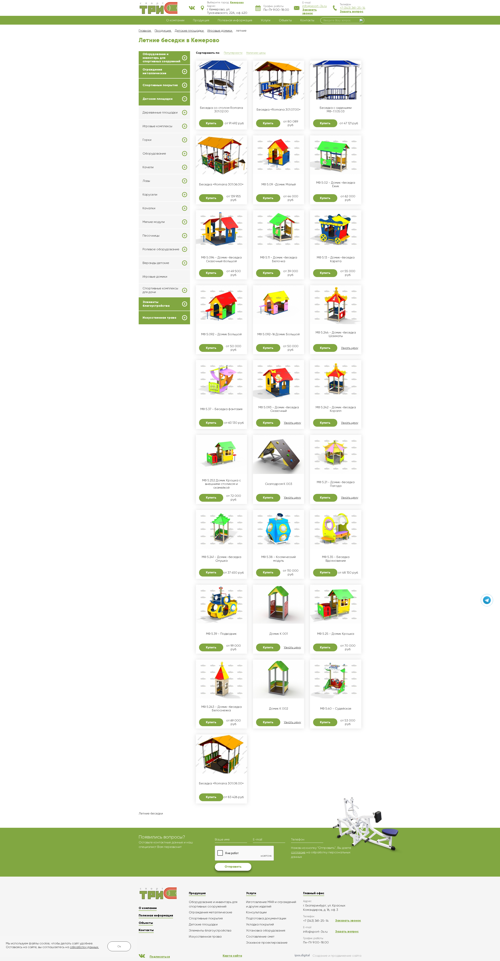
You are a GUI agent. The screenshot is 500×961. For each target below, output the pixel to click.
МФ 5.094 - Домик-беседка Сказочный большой (221, 259)
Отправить (233, 866)
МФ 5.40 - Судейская (335, 708)
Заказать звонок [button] (309, 11)
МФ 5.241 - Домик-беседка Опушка (221, 558)
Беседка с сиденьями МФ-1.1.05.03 (336, 109)
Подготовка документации (266, 918)
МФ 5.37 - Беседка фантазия (221, 409)
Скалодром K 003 (278, 484)
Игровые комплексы (157, 126)
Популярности (233, 52)
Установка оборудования (265, 930)
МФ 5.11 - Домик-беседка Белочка (278, 259)
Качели (148, 167)
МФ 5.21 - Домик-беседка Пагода (335, 483)
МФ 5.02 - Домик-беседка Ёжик (335, 184)
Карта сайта (232, 955)
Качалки (149, 208)
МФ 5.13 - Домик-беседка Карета (335, 259)
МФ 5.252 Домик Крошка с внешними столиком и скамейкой (221, 484)
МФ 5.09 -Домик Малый (279, 184)
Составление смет (260, 936)
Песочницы (151, 235)
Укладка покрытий (260, 924)
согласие (298, 852)
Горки (147, 140)
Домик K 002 (278, 708)
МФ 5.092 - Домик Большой (221, 334)
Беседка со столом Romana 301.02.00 (221, 109)
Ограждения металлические (154, 71)
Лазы (146, 181)
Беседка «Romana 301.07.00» (279, 109)
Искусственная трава (159, 317)
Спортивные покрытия (160, 85)
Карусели (150, 194)
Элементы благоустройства (156, 303)
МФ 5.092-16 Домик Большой (278, 334)
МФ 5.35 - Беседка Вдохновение (335, 558)
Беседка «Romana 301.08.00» (221, 783)
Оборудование (154, 153)
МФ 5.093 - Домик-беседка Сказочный (278, 409)
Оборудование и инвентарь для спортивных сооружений (161, 57)
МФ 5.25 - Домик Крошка (335, 634)
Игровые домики (155, 276)
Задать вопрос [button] (351, 11)
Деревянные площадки (160, 112)
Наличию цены (256, 52)
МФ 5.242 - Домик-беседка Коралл (336, 409)
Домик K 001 (279, 634)
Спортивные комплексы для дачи (160, 290)
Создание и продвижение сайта (336, 955)
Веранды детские (156, 263)
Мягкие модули (154, 222)
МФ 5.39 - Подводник (221, 634)
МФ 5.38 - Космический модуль (278, 558)
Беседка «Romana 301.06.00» (221, 184)
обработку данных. (84, 947)
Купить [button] (211, 123)
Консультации (256, 912)
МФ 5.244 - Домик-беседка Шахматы (336, 334)
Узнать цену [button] (349, 348)
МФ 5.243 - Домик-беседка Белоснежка (221, 708)
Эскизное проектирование (267, 942)
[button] (237, 2)
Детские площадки (157, 99)
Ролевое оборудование (161, 249)
